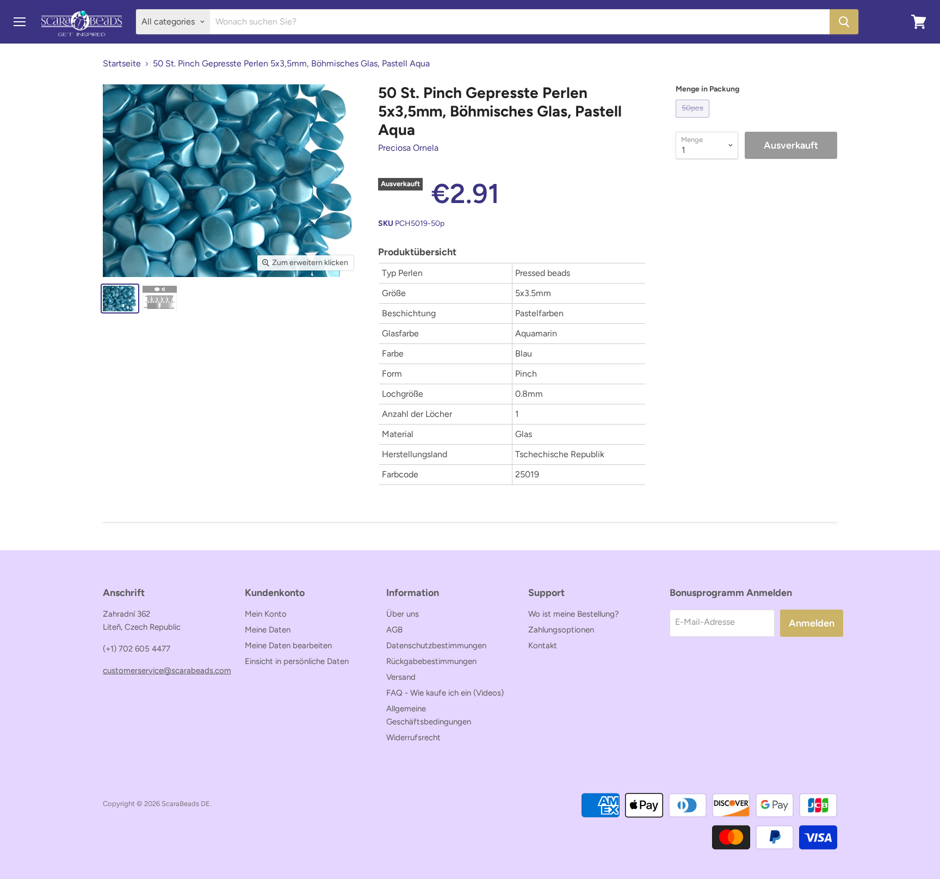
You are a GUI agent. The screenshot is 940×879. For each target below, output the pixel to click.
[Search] (844, 21)
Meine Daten (267, 630)
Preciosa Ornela (408, 148)
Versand (401, 677)
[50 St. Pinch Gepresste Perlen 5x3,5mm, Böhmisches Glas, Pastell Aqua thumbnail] (120, 298)
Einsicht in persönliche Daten (297, 661)
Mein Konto (266, 614)
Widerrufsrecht (413, 737)
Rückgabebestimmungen (431, 661)
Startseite (122, 64)
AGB (394, 630)
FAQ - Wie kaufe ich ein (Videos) (445, 693)
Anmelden (811, 623)
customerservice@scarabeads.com (167, 670)
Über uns (402, 614)
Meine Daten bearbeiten (288, 645)
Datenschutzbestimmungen (436, 645)
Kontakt (542, 645)
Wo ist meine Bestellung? (573, 614)
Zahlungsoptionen (561, 630)
